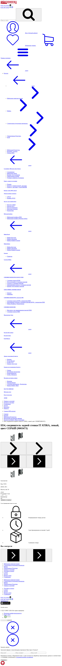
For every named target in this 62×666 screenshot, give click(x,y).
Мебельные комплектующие (15, 98)
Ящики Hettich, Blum (13, 385)
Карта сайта (7, 614)
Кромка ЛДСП (11, 198)
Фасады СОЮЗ (11, 204)
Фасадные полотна (12, 209)
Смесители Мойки (7, 259)
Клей (8, 137)
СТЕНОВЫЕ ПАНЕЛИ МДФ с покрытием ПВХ (13, 297)
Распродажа (10, 210)
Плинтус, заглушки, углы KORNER (17, 187)
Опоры (9, 370)
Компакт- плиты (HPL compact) (10, 190)
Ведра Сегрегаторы (8, 394)
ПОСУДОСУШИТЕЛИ (8, 388)
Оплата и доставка (9, 402)
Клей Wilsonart (7, 338)
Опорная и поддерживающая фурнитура (12, 367)
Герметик (6, 253)
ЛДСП (9, 196)
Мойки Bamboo (7, 243)
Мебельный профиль (8, 213)
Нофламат (10, 294)
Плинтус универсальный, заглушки (17, 185)
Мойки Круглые (11, 237)
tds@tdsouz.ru (4, 601)
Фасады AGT (10, 206)
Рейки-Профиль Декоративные (15, 303)
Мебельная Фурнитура (13, 150)
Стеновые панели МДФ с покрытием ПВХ (19, 301)
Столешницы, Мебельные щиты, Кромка (12, 168)
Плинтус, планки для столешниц (10, 181)
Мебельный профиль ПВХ (14, 217)
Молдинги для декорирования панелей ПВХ (19, 310)
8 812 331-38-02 (5, 5)
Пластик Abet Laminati (8, 332)
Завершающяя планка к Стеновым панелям (19, 285)
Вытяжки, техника (12, 151)
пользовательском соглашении (24, 657)
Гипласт (9, 293)
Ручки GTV (10, 362)
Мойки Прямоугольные (13, 240)
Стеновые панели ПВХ (13, 311)
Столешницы (10, 172)
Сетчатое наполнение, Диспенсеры (17, 384)
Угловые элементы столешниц (15, 178)
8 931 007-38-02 (5, 7)
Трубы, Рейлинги (12, 374)
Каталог (6, 73)
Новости (6, 408)
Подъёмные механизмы (13, 371)
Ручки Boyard (11, 361)
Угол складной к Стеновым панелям (17, 282)
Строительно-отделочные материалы (17, 123)
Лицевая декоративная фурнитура (11, 356)
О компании (7, 404)
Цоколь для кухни (12, 363)
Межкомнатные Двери (8, 315)
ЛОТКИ (5, 397)
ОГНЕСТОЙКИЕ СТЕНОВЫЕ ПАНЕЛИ (12, 289)
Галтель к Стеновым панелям (15, 283)
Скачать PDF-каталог (10, 411)
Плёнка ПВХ (10, 153)
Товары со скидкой (9, 401)
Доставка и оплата (9, 571)
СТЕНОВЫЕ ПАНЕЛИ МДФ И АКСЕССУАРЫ (13, 277)
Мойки (9, 111)
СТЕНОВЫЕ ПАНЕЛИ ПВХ (10, 307)
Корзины (9, 381)
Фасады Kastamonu (12, 207)
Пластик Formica (7, 335)
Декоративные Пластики (14, 136)
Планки (9, 184)
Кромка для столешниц (13, 175)
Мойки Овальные (12, 239)
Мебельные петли (7, 391)
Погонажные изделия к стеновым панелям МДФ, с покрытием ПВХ (26, 302)
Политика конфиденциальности (13, 613)
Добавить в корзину (6, 500)
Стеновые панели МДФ (13, 280)
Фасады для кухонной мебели (10, 201)
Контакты (6, 407)
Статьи (6, 572)
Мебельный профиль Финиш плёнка (17, 218)
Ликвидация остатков (13, 176)
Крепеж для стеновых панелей (15, 286)
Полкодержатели (11, 373)
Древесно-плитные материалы (10, 193)
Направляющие (11, 382)
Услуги (6, 405)
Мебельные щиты (12, 173)
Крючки (9, 359)
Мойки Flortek (7, 234)
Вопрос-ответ (7, 575)
